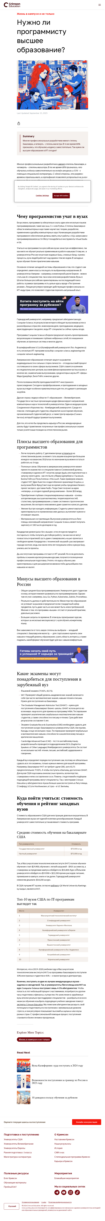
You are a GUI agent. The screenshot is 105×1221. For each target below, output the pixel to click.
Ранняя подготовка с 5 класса (18, 1152)
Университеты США (13, 1139)
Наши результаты (62, 1143)
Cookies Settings (42, 195)
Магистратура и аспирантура (17, 1157)
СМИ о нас (59, 1152)
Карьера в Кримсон (63, 1161)
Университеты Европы (14, 1148)
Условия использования (30, 1202)
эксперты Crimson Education (30, 1004)
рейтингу (55, 885)
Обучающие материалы (15, 1182)
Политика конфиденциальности (60, 1202)
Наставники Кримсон (64, 1139)
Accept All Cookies (61, 196)
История (58, 1148)
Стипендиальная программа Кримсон (72, 1157)
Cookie (43, 1202)
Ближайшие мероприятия (66, 1178)
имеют (61, 164)
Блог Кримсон (10, 1178)
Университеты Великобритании (18, 1143)
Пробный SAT (10, 1187)
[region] (52, 191)
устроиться (67, 453)
